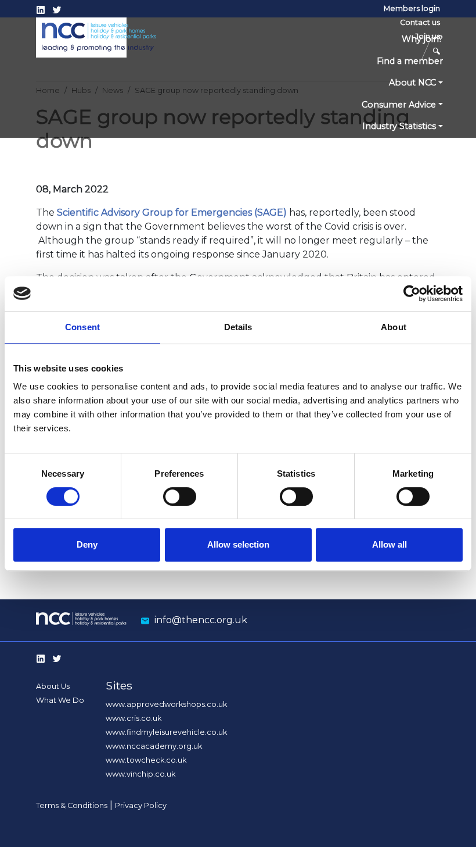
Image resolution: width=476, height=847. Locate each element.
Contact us (420, 22)
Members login (412, 8)
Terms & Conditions (71, 805)
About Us (53, 686)
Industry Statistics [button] (399, 126)
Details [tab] (238, 327)
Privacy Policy (141, 805)
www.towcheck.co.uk (146, 760)
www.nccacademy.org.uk (154, 746)
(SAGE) (270, 212)
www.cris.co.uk (133, 718)
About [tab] (393, 327)
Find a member (410, 61)
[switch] (179, 496)
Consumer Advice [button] (399, 104)
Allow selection (238, 544)
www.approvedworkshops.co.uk (166, 704)
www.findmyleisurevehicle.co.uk (166, 732)
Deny (87, 544)
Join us (427, 36)
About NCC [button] (412, 82)
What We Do (60, 700)
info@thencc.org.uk (200, 620)
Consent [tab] (82, 327)
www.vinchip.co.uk (140, 774)
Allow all (389, 544)
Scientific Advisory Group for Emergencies (154, 212)
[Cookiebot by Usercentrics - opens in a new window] (412, 293)
